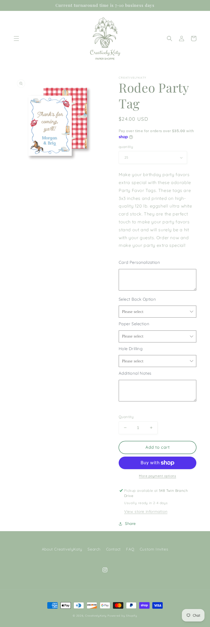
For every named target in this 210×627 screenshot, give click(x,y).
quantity (126, 146)
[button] (16, 38)
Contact (113, 549)
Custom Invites (154, 549)
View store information (145, 511)
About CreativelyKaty (62, 549)
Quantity (126, 417)
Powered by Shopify (122, 615)
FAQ (130, 549)
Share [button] (130, 523)
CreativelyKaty (96, 615)
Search (94, 549)
